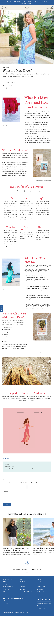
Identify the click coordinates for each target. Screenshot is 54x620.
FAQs (4, 591)
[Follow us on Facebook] (38, 599)
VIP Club (22, 584)
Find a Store (22, 581)
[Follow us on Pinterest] (49, 599)
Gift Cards (22, 586)
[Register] (22, 603)
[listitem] (6, 88)
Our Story (39, 581)
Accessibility (40, 589)
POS (16, 612)
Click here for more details (27, 3)
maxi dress (36, 412)
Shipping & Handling (7, 584)
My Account (23, 589)
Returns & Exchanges (8, 586)
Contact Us (5, 581)
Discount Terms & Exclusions (26, 591)
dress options (20, 412)
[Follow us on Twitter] (42, 599)
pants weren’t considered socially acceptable (37, 117)
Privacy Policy (31, 482)
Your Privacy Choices (42, 591)
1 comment (15, 82)
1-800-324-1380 (41, 608)
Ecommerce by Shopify (23, 612)
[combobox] (47, 7)
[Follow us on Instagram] (46, 599)
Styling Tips (6, 67)
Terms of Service (40, 482)
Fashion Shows (6, 589)
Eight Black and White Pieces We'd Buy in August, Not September (16, 549)
